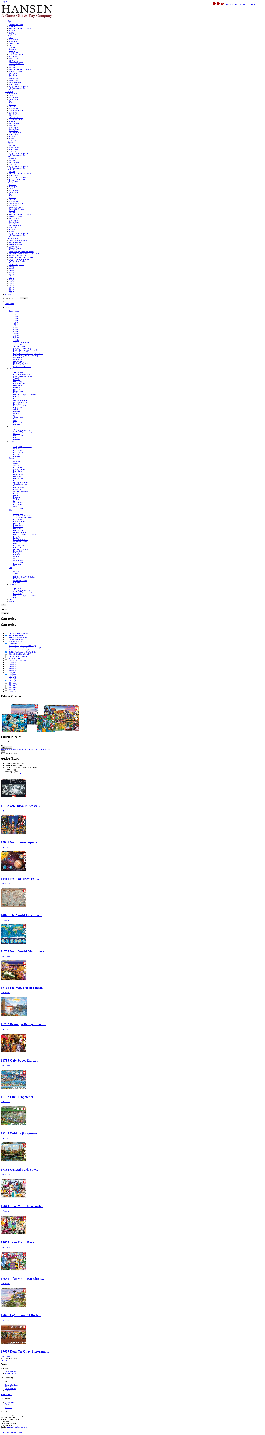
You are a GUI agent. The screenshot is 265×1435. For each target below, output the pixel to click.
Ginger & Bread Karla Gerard (19, 259)
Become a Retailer (11, 1373)
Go (10, 45)
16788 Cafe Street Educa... (19, 1060)
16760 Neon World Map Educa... (24, 951)
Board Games (13, 80)
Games (9, 92)
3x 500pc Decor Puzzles (17, 261)
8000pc (11, 278)
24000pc (12, 270)
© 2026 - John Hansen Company (11, 1432)
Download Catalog (11, 1372)
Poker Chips (13, 56)
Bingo (11, 60)
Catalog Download (231, 4)
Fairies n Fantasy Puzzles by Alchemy (21, 252)
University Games (15, 82)
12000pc (12, 274)
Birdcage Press (14, 73)
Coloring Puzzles (14, 246)
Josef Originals (14, 90)
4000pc (11, 283)
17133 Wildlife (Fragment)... (21, 1133)
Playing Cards (13, 53)
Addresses (8, 1408)
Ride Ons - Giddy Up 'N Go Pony (20, 28)
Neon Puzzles (13, 250)
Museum (9, 157)
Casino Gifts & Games (16, 64)
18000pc (12, 272)
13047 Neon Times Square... (20, 842)
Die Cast (12, 67)
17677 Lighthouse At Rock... (21, 1315)
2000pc (11, 287)
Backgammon (13, 40)
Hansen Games (14, 79)
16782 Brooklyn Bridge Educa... (23, 1024)
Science (9, 142)
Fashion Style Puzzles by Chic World (21, 257)
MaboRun (12, 34)
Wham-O (12, 32)
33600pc (12, 268)
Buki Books (13, 75)
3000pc (11, 285)
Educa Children (14, 77)
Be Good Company (15, 71)
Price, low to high (33, 749)
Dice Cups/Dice (14, 58)
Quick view (5, 811)
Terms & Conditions (11, 1385)
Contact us (8, 1390)
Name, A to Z (6, 747)
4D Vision (12, 309)
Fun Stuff (12, 26)
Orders (7, 1404)
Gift (8, 36)
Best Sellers (9, 294)
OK (3, 605)
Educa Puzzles (11, 239)
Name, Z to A (22, 749)
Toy (8, 21)
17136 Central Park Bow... (19, 1169)
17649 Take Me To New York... (22, 1206)
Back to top (5, 1360)
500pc (11, 293)
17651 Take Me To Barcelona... (22, 1278)
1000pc (11, 291)
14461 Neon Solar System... (20, 878)
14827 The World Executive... (21, 915)
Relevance (4, 749)
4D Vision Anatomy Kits (17, 88)
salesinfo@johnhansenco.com (17, 1427)
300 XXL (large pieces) (17, 265)
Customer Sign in (252, 4)
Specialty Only (14, 41)
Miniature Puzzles (15, 248)
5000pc (11, 281)
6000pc (11, 280)
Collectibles (10, 170)
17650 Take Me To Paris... (19, 1242)
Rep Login (241, 4)
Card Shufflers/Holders (16, 54)
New (10, 599)
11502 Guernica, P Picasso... (20, 806)
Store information (6, 1429)
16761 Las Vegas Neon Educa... (22, 988)
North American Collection (18, 240)
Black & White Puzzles (16, 244)
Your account (6, 1395)
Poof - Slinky (13, 84)
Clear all (5, 613)
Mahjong (12, 47)
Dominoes (12, 49)
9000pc (11, 276)
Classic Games (14, 43)
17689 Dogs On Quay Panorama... (25, 1351)
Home (7, 307)
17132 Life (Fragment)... (18, 1097)
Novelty (9, 183)
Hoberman (12, 23)
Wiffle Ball (12, 30)
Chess (11, 38)
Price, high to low (44, 749)
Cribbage (12, 51)
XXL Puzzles (13, 263)
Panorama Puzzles (15, 242)
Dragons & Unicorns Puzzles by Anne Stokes (24, 253)
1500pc (11, 289)
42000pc (12, 267)
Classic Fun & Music (16, 25)
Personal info (9, 1402)
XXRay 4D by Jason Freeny (18, 86)
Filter (3, 751)
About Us (8, 1387)
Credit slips (8, 1406)
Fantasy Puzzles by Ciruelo (18, 255)
